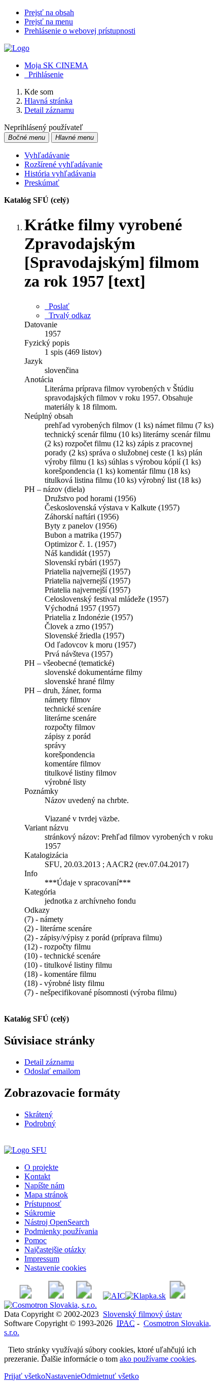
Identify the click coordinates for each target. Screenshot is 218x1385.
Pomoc (35, 1240)
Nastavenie (63, 1376)
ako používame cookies (157, 1359)
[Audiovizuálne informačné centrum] (114, 1295)
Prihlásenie (43, 74)
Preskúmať (41, 182)
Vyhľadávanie (46, 155)
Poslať (57, 306)
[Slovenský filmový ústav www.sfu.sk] (25, 1150)
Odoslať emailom (52, 1071)
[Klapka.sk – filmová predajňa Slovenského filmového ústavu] (145, 1295)
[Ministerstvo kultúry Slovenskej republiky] (177, 1295)
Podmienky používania (61, 1231)
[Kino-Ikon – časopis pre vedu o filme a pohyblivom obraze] (56, 1295)
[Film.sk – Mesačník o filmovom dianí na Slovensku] (25, 1295)
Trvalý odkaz (68, 315)
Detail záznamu (49, 1062)
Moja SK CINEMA (56, 65)
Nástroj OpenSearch (56, 1222)
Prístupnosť (42, 1203)
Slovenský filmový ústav (142, 1314)
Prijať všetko (24, 1376)
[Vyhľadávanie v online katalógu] (16, 48)
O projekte (41, 1167)
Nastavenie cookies (55, 1268)
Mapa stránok (46, 1194)
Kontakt (37, 1176)
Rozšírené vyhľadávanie (63, 164)
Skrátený (38, 1114)
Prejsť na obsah (49, 12)
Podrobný (40, 1123)
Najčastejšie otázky (55, 1249)
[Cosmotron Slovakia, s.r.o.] (50, 1305)
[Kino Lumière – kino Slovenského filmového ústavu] (84, 1295)
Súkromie (39, 1213)
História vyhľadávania (60, 173)
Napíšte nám (44, 1185)
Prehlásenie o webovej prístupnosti (79, 30)
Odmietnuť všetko (110, 1376)
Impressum (41, 1258)
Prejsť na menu (48, 21)
